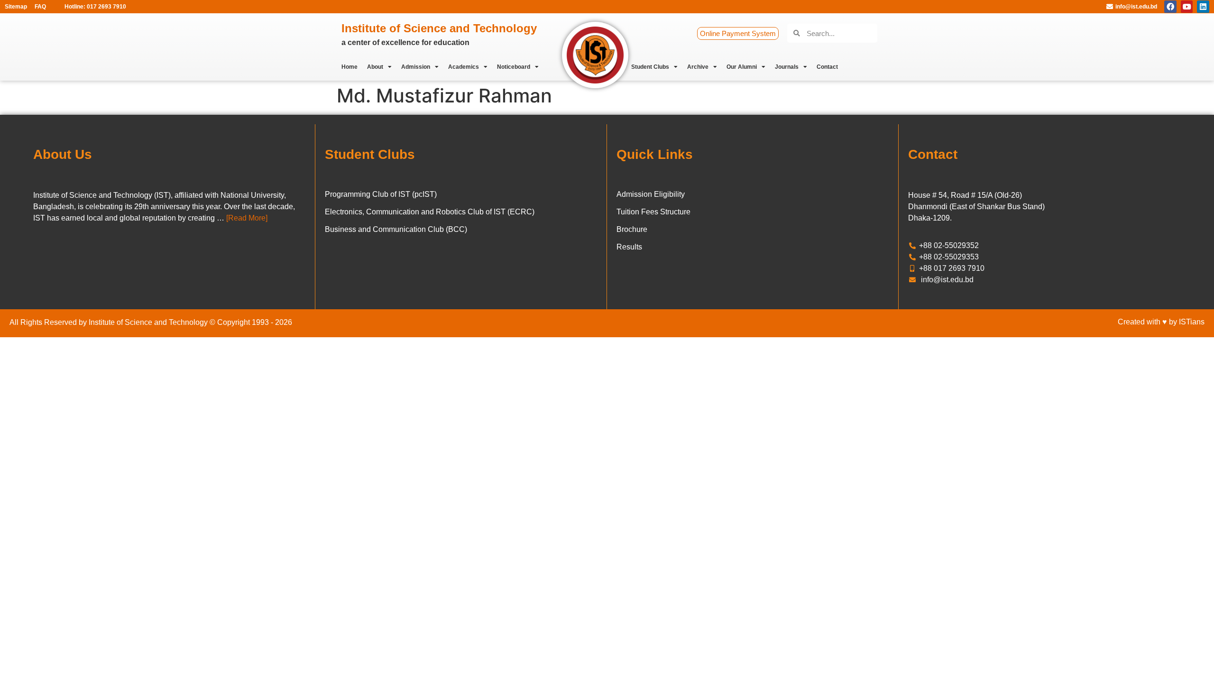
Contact (827, 67)
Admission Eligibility (650, 194)
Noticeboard (513, 67)
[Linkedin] (1203, 6)
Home (349, 67)
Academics (463, 67)
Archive (697, 67)
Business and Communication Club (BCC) (396, 229)
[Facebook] (1170, 6)
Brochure (631, 229)
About (375, 67)
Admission (415, 67)
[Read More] (246, 218)
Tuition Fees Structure (653, 212)
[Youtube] (1187, 6)
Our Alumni (742, 67)
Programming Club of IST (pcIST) (381, 194)
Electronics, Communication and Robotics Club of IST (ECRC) (429, 212)
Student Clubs (650, 67)
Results (629, 247)
